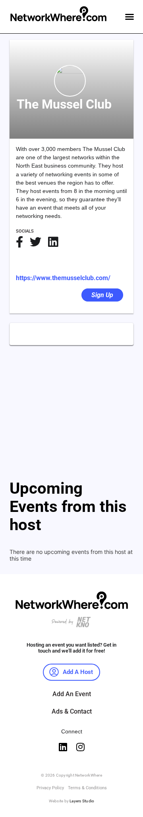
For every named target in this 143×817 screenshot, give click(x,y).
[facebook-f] (19, 242)
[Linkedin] (63, 747)
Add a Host (78, 672)
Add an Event (71, 694)
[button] (129, 17)
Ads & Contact (72, 711)
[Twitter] (35, 242)
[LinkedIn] (53, 242)
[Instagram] (80, 747)
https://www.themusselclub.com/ (63, 278)
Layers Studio (82, 801)
